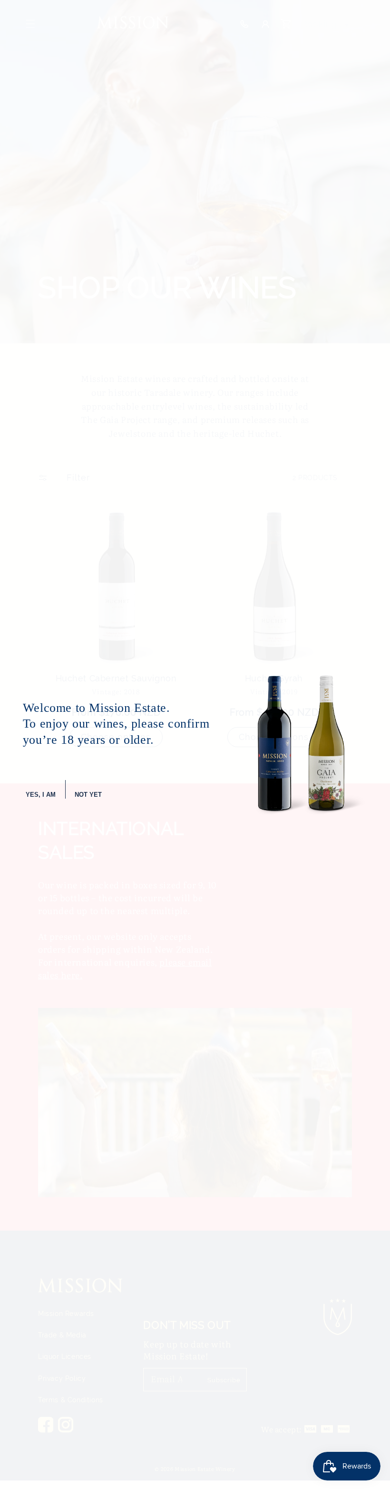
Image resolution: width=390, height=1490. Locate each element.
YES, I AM (41, 794)
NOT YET (88, 794)
